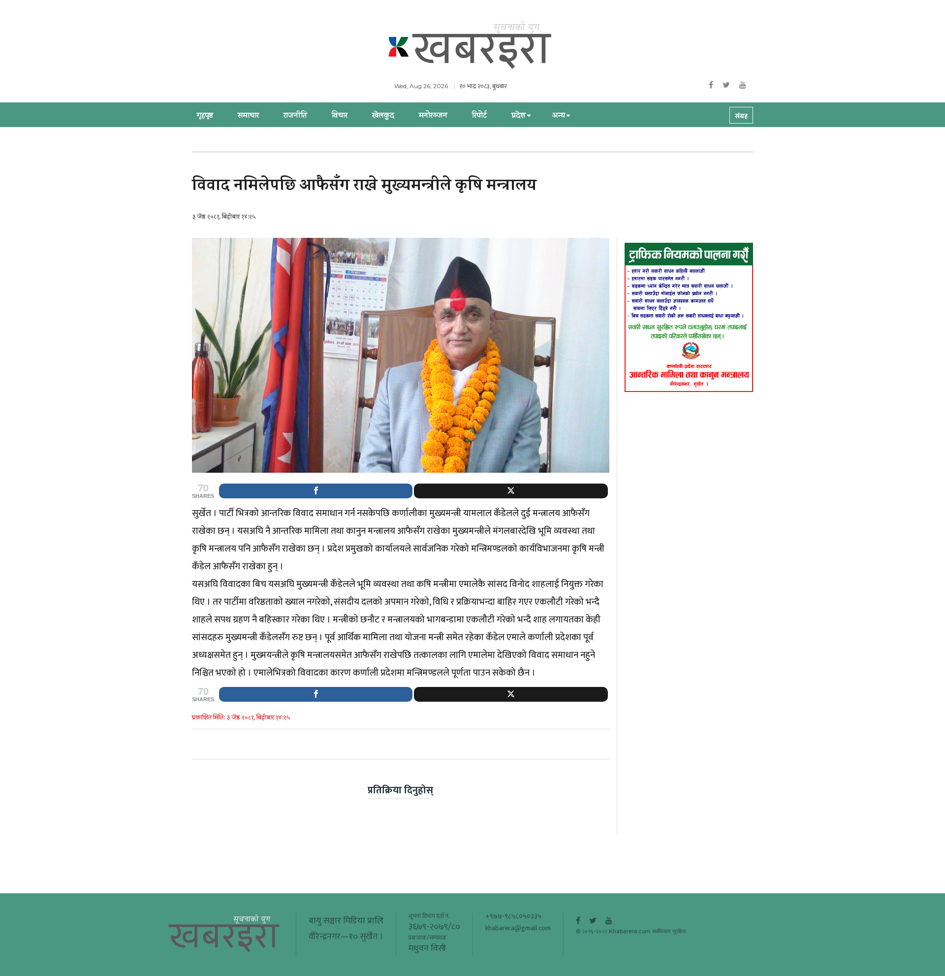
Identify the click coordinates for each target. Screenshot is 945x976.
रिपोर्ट (479, 116)
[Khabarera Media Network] (482, 46)
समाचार (248, 116)
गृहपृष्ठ (205, 116)
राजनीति (295, 116)
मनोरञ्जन (433, 116)
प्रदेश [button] (518, 116)
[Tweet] (510, 491)
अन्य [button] (558, 116)
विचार (339, 116)
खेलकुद (383, 116)
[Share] (315, 491)
